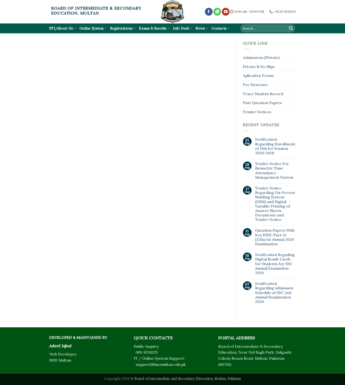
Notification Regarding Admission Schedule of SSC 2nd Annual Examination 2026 (274, 292)
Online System (92, 28)
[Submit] (291, 28)
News (200, 28)
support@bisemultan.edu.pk (161, 364)
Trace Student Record (263, 93)
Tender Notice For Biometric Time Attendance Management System (274, 171)
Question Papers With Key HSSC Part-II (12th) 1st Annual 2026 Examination (275, 237)
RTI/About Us (61, 28)
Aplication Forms (258, 75)
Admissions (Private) (261, 57)
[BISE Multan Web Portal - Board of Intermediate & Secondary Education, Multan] (172, 11)
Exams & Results (152, 28)
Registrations (121, 28)
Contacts (218, 28)
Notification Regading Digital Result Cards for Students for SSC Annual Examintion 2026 (275, 264)
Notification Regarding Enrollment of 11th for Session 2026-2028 (275, 146)
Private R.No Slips (259, 66)
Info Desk (181, 28)
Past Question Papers (262, 102)
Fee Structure (255, 84)
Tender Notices (257, 111)
